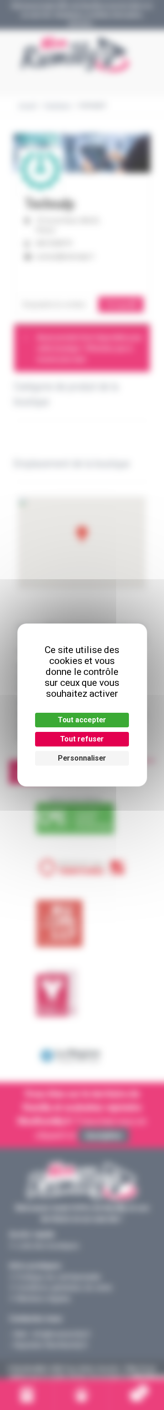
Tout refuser (82, 739)
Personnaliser (82, 758)
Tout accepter (82, 719)
